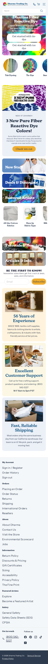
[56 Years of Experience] (24, 301)
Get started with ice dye (23, 47)
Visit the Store (11, 534)
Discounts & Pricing (14, 560)
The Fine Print (10, 584)
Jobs (5, 544)
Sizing (6, 570)
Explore (7, 596)
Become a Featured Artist (17, 601)
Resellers (7, 513)
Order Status (10, 493)
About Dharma (11, 524)
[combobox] (24, 11)
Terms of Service (34, 656)
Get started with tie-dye (24, 38)
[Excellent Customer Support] (24, 356)
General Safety (11, 612)
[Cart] (39, 4)
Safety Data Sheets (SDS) (17, 617)
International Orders (14, 508)
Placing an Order (12, 489)
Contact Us (9, 529)
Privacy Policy (10, 580)
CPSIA (6, 622)
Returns (7, 498)
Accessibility (9, 575)
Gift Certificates (12, 565)
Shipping (7, 503)
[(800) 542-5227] (33, 4)
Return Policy (10, 555)
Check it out (24, 148)
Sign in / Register (12, 467)
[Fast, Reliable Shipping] (24, 410)
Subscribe (39, 281)
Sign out (7, 477)
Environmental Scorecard (17, 539)
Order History (10, 472)
